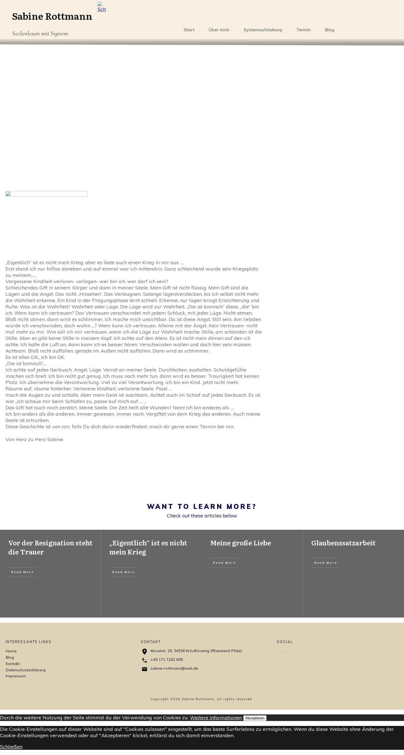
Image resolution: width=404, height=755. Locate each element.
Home (11, 651)
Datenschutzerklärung (26, 669)
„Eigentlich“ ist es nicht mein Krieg (148, 547)
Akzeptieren (254, 718)
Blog (10, 657)
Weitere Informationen (216, 717)
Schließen (11, 746)
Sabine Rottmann (52, 15)
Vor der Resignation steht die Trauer (50, 547)
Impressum (16, 676)
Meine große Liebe (240, 542)
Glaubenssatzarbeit (343, 542)
